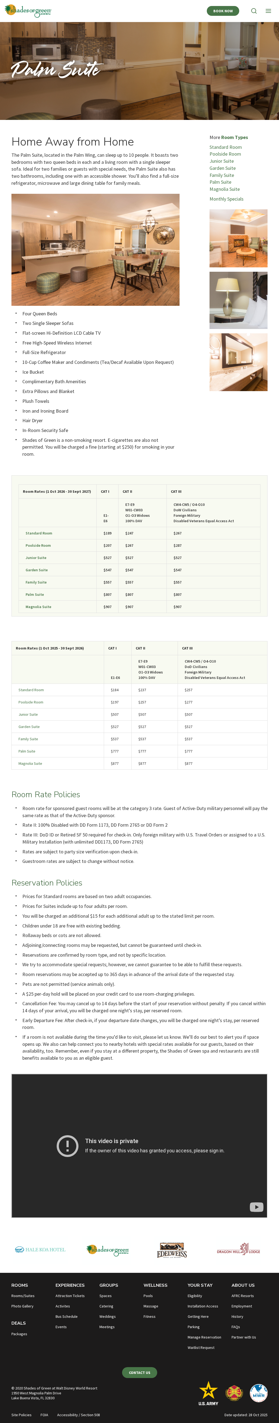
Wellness (156, 1285)
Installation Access (203, 1306)
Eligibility (195, 1295)
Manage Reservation (204, 1337)
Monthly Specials (227, 199)
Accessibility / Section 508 (78, 1414)
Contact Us (139, 1372)
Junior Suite (222, 161)
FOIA (44, 1414)
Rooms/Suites (23, 1295)
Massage (151, 1306)
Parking (194, 1326)
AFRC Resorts (243, 1295)
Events (61, 1326)
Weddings (107, 1316)
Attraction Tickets (70, 1295)
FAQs (236, 1326)
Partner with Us (244, 1337)
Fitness (150, 1316)
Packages (19, 1333)
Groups (108, 1285)
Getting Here (198, 1316)
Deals (18, 1323)
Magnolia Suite (225, 189)
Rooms (19, 1285)
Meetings (107, 1326)
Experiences (70, 1285)
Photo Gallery (22, 1306)
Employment (242, 1306)
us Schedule (68, 1316)
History (237, 1316)
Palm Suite (220, 182)
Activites (63, 1306)
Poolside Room (225, 154)
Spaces (105, 1295)
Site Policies (21, 1414)
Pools (148, 1295)
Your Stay (200, 1285)
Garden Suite (223, 168)
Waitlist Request (201, 1347)
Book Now (223, 10)
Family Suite (222, 175)
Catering (106, 1306)
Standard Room (226, 147)
